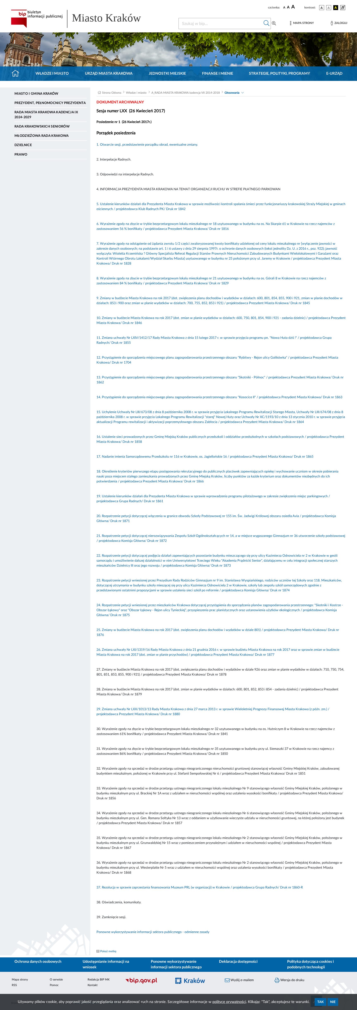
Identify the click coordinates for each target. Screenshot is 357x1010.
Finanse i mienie (217, 74)
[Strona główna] (17, 73)
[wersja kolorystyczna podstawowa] (322, 8)
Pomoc (54, 985)
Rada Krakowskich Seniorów (42, 126)
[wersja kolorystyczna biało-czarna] (329, 8)
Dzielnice (23, 145)
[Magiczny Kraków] (196, 983)
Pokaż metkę (108, 951)
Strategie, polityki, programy (279, 74)
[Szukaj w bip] (266, 23)
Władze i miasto (52, 74)
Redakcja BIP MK (98, 979)
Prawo (20, 154)
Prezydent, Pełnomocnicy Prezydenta (50, 103)
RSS (14, 985)
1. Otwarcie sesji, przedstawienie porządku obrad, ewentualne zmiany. (147, 144)
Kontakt (93, 985)
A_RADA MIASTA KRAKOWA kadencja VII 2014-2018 (185, 92)
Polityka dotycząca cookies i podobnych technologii (310, 964)
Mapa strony (20, 979)
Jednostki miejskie (167, 74)
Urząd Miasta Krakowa (109, 74)
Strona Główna (111, 92)
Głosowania (232, 92)
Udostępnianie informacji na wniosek (106, 964)
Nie (333, 1002)
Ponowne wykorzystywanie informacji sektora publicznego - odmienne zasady (152, 932)
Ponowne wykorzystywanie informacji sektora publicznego (176, 964)
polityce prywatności (229, 1002)
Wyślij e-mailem (242, 980)
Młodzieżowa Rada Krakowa (41, 135)
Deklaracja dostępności (238, 962)
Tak (320, 1002)
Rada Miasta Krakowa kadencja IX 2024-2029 (46, 115)
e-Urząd (334, 74)
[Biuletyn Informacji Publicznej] (146, 983)
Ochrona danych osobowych (37, 962)
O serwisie (56, 979)
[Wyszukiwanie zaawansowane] (274, 23)
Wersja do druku (292, 980)
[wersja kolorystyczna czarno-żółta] (336, 8)
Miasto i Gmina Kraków (36, 93)
